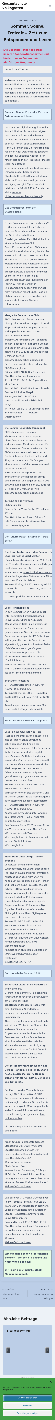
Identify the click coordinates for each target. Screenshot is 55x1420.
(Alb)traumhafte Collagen (43, 1294)
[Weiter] (47, 1350)
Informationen (27, 20)
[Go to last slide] (8, 1350)
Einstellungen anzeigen (27, 1413)
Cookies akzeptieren (27, 1397)
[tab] (22, 1377)
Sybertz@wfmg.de (21, 954)
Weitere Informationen (25, 1057)
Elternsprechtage (19, 1330)
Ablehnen (27, 1405)
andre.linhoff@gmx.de (20, 709)
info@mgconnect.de (19, 821)
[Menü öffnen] (50, 5)
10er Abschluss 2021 (11, 1294)
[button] (50, 1381)
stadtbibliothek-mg (22, 168)
